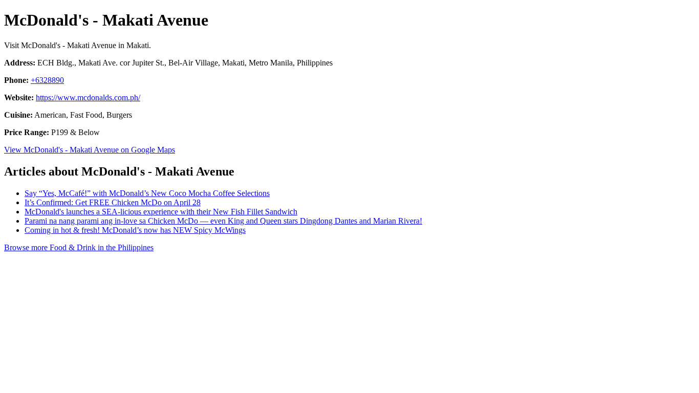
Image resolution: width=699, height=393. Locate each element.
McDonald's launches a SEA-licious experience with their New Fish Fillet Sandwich (161, 211)
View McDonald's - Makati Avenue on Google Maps (89, 149)
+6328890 (47, 80)
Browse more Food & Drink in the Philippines (79, 247)
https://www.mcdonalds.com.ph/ (88, 97)
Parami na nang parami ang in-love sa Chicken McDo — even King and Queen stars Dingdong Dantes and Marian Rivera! (223, 220)
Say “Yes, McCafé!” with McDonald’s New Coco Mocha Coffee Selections (147, 193)
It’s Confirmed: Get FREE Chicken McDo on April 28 (113, 202)
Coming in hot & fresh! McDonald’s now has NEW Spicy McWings (135, 230)
